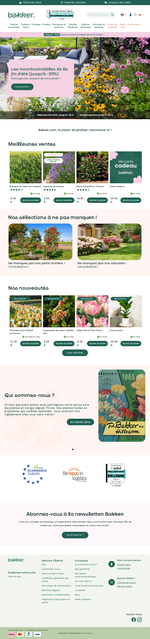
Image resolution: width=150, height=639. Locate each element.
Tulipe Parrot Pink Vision (89, 330)
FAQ (44, 564)
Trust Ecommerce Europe (89, 585)
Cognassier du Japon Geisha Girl (58, 332)
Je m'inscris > (75, 534)
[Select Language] (123, 16)
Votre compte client (53, 573)
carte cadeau (117, 186)
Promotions (133, 24)
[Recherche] (112, 14)
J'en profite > (22, 86)
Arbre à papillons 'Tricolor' (90, 186)
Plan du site (14, 576)
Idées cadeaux (83, 599)
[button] (81, 15)
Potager (36, 24)
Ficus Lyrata (116, 330)
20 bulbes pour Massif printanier (21, 332)
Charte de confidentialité (56, 594)
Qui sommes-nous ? (86, 564)
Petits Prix (123, 25)
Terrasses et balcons (59, 25)
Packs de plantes (113, 25)
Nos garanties (82, 569)
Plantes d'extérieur (14, 25)
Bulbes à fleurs (26, 25)
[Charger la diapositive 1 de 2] (73, 449)
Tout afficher (75, 352)
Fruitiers (46, 24)
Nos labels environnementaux (85, 575)
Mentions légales (51, 590)
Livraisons (80, 590)
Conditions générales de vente (55, 580)
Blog (77, 594)
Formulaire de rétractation (56, 585)
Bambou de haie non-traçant (25, 186)
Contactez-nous (51, 569)
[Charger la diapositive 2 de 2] (77, 449)
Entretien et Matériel (99, 25)
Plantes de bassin (85, 25)
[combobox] (101, 15)
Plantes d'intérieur (73, 25)
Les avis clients (83, 581)
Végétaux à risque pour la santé (56, 601)
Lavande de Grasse (53, 186)
